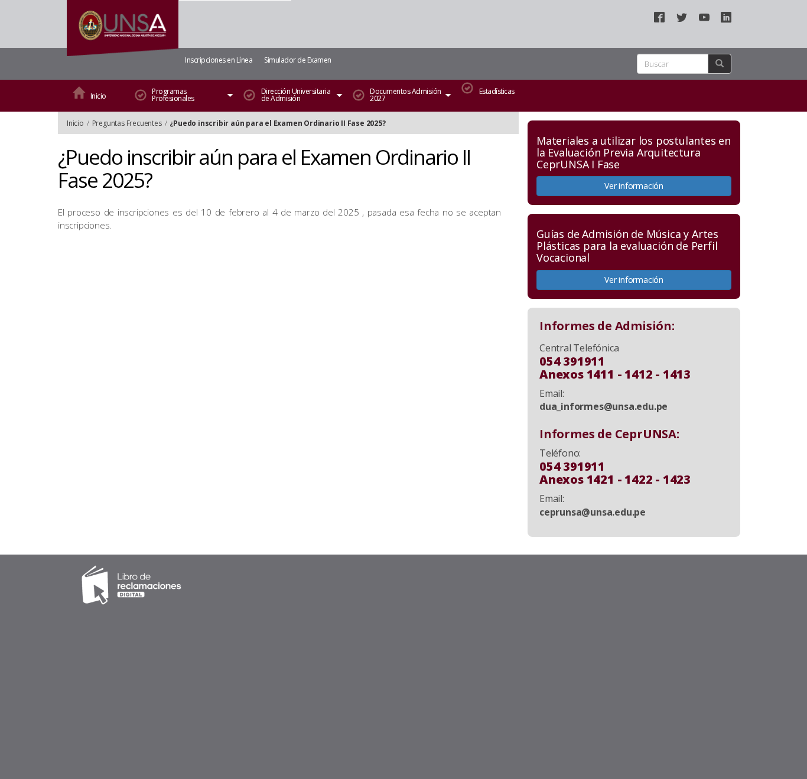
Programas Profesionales (173, 94)
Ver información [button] (633, 185)
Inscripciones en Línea (218, 60)
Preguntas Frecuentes (127, 123)
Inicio (98, 96)
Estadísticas (497, 91)
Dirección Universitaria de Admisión (296, 94)
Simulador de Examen (297, 60)
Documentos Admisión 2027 (405, 94)
